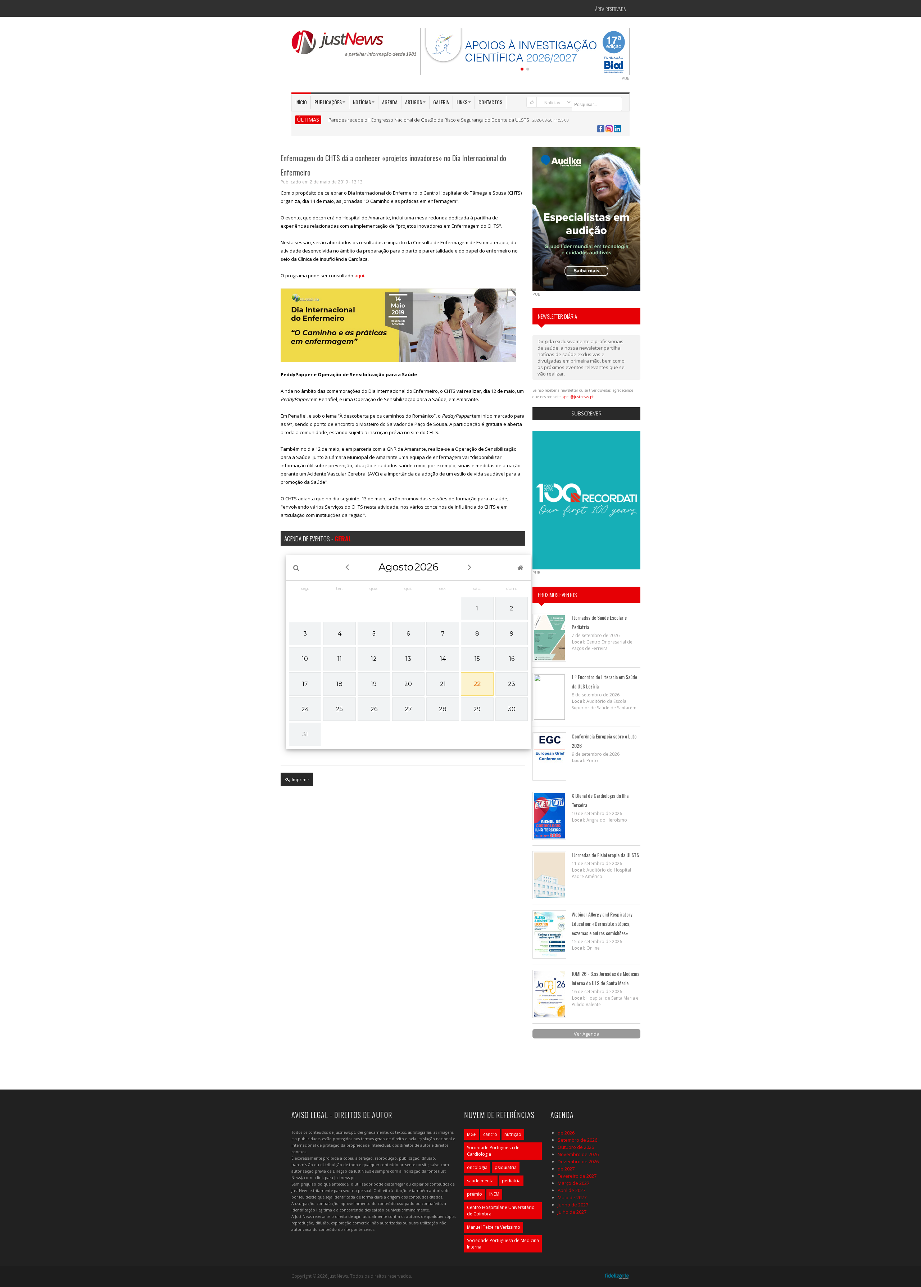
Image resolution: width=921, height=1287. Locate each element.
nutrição (512, 1134)
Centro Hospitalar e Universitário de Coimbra (501, 1210)
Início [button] (301, 102)
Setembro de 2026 (577, 1140)
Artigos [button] (413, 102)
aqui (359, 275)
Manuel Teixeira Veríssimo (493, 1227)
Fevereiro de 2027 (577, 1176)
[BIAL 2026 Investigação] (525, 50)
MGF (471, 1134)
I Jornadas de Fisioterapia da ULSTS (605, 855)
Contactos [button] (490, 102)
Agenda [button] (390, 102)
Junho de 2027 (573, 1204)
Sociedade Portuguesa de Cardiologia (493, 1151)
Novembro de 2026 (578, 1154)
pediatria (511, 1181)
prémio (474, 1194)
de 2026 (566, 1132)
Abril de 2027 (571, 1190)
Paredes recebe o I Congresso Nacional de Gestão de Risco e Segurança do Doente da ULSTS (428, 120)
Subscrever (586, 413)
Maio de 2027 (572, 1197)
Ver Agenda (586, 1034)
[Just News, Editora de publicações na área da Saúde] (354, 46)
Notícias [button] (362, 102)
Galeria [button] (441, 102)
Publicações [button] (328, 102)
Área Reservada (610, 9)
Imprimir (300, 779)
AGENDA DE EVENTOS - (317, 538)
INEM (494, 1194)
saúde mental (481, 1181)
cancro (490, 1134)
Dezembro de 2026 (578, 1161)
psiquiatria (506, 1167)
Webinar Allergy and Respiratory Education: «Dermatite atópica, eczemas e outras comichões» (602, 923)
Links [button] (462, 102)
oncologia (477, 1167)
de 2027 (566, 1168)
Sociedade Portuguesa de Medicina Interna (503, 1243)
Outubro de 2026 (576, 1147)
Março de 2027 (573, 1183)
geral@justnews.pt (578, 396)
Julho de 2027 (572, 1212)
